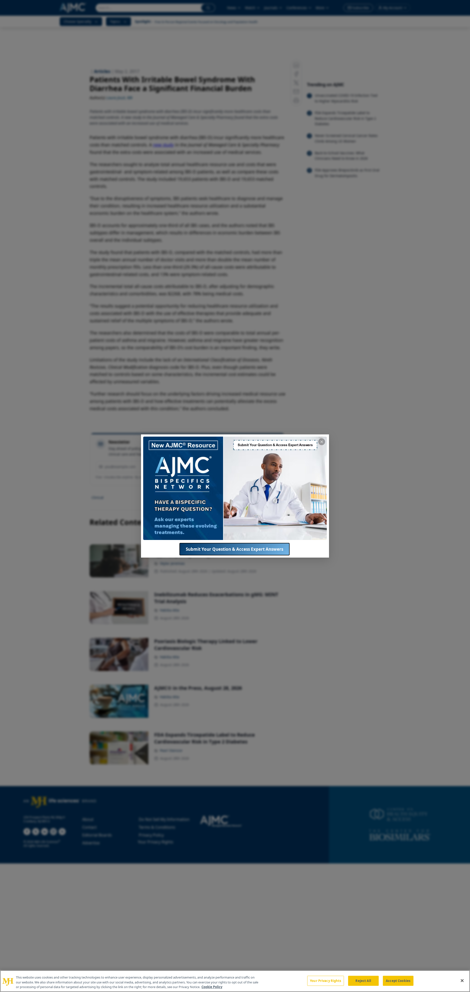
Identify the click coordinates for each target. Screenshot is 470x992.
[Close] (462, 980)
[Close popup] (321, 441)
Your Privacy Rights (325, 980)
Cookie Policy (211, 987)
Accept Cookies (398, 980)
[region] (235, 981)
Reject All (363, 980)
